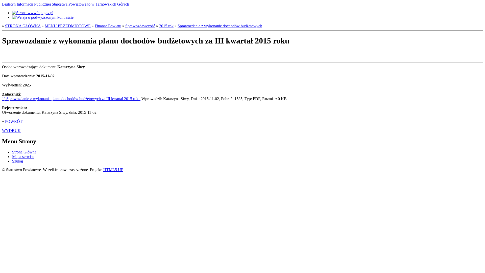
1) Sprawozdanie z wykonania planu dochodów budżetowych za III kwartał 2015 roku (71, 99)
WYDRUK (11, 130)
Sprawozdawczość (140, 26)
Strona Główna (24, 152)
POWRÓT (13, 121)
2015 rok (166, 26)
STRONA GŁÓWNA (23, 26)
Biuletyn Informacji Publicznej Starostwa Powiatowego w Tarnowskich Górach (65, 4)
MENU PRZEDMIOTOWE (68, 26)
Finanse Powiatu (108, 26)
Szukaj (17, 161)
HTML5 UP (113, 170)
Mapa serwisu (23, 156)
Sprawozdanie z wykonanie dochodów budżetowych (220, 26)
